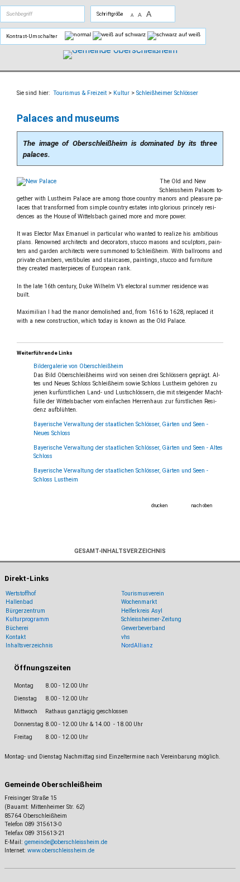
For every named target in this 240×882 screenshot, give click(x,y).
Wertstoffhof (21, 593)
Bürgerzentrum (25, 610)
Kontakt (16, 637)
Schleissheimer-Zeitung (152, 619)
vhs (125, 637)
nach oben (201, 505)
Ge (124, 628)
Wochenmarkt (139, 602)
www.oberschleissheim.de (60, 850)
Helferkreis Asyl (141, 610)
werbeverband (146, 628)
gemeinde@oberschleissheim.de (66, 842)
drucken (159, 505)
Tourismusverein (142, 593)
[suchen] (55, 14)
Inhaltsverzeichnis (29, 645)
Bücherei (17, 628)
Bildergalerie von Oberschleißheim (78, 366)
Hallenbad (19, 602)
